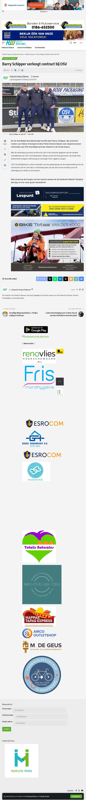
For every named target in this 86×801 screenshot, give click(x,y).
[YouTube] (82, 790)
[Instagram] (83, 289)
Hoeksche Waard (10, 58)
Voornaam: (7, 709)
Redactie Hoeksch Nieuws (19, 76)
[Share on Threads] (65, 279)
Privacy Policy (32, 796)
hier (17, 182)
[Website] (77, 289)
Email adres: (7, 721)
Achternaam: (7, 715)
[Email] (71, 279)
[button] (76, 796)
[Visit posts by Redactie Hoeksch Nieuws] (5, 290)
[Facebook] (80, 289)
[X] (78, 790)
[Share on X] (15, 70)
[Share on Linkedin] (60, 279)
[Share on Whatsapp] (55, 279)
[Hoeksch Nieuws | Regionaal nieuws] (16, 42)
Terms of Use (44, 796)
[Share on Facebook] (11, 70)
